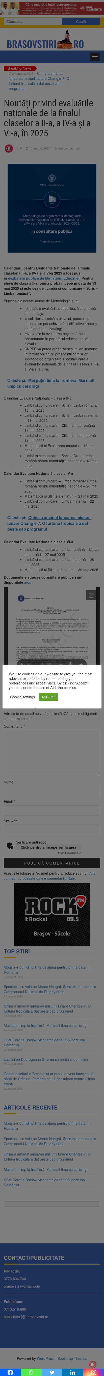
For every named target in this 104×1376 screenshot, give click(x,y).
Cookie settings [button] (22, 697)
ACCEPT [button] (48, 697)
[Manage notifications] (92, 1365)
